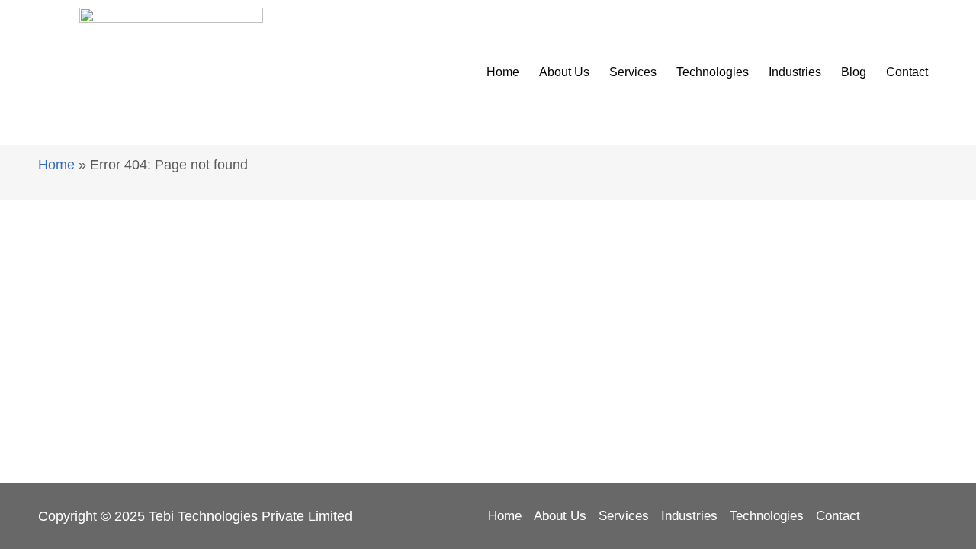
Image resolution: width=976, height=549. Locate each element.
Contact (907, 72)
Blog (853, 72)
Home (502, 72)
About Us (564, 72)
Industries (795, 72)
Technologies (712, 72)
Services (633, 72)
